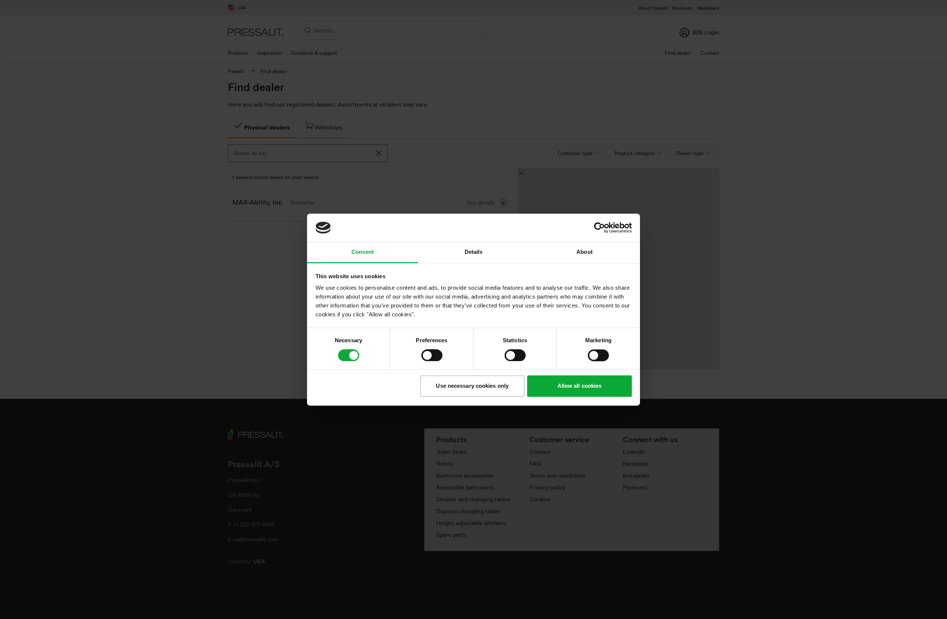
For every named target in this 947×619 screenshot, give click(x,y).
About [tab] (584, 252)
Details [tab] (474, 252)
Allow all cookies (579, 386)
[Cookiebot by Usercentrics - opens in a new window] (599, 227)
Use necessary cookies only (472, 386)
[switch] (431, 355)
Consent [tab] (362, 252)
